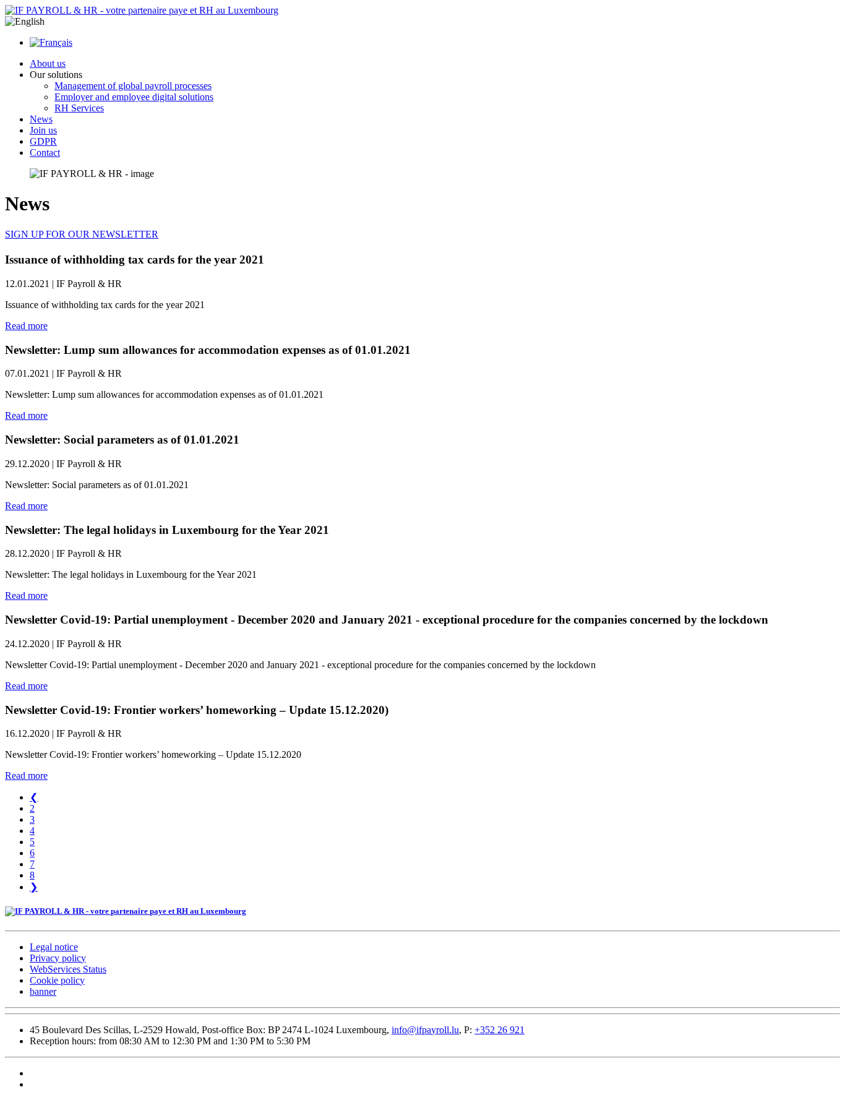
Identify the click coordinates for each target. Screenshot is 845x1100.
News (41, 119)
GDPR (43, 141)
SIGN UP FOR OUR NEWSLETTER (81, 234)
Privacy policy (58, 958)
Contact (45, 152)
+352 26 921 (499, 1030)
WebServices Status (68, 969)
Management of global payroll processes (133, 85)
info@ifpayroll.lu (425, 1030)
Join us (43, 130)
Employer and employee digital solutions (133, 97)
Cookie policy (57, 980)
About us (48, 63)
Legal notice (54, 947)
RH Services (79, 108)
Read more (26, 325)
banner (43, 991)
